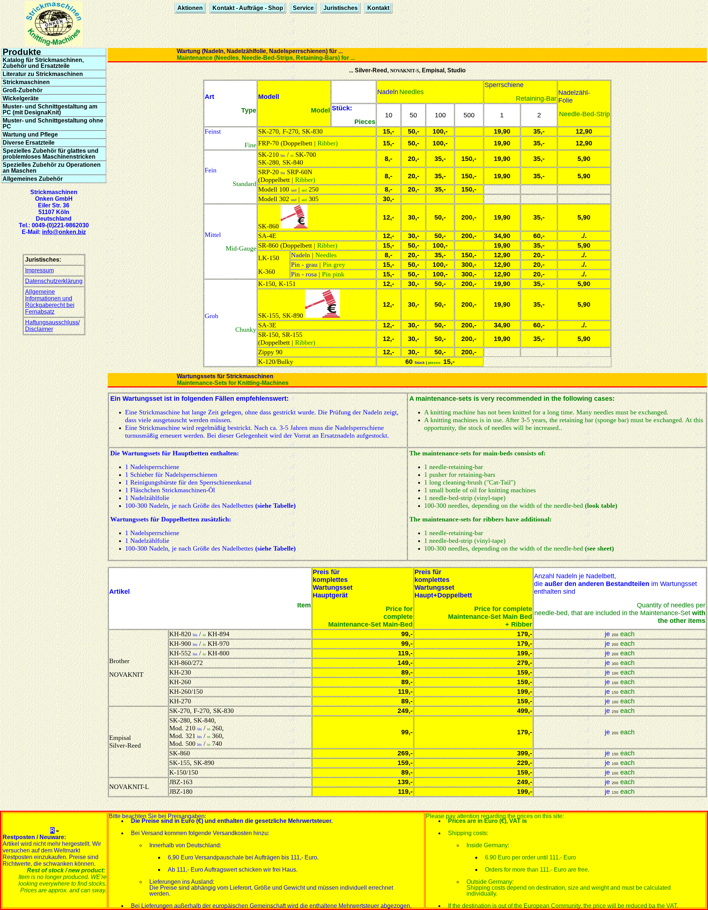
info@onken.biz (64, 232)
